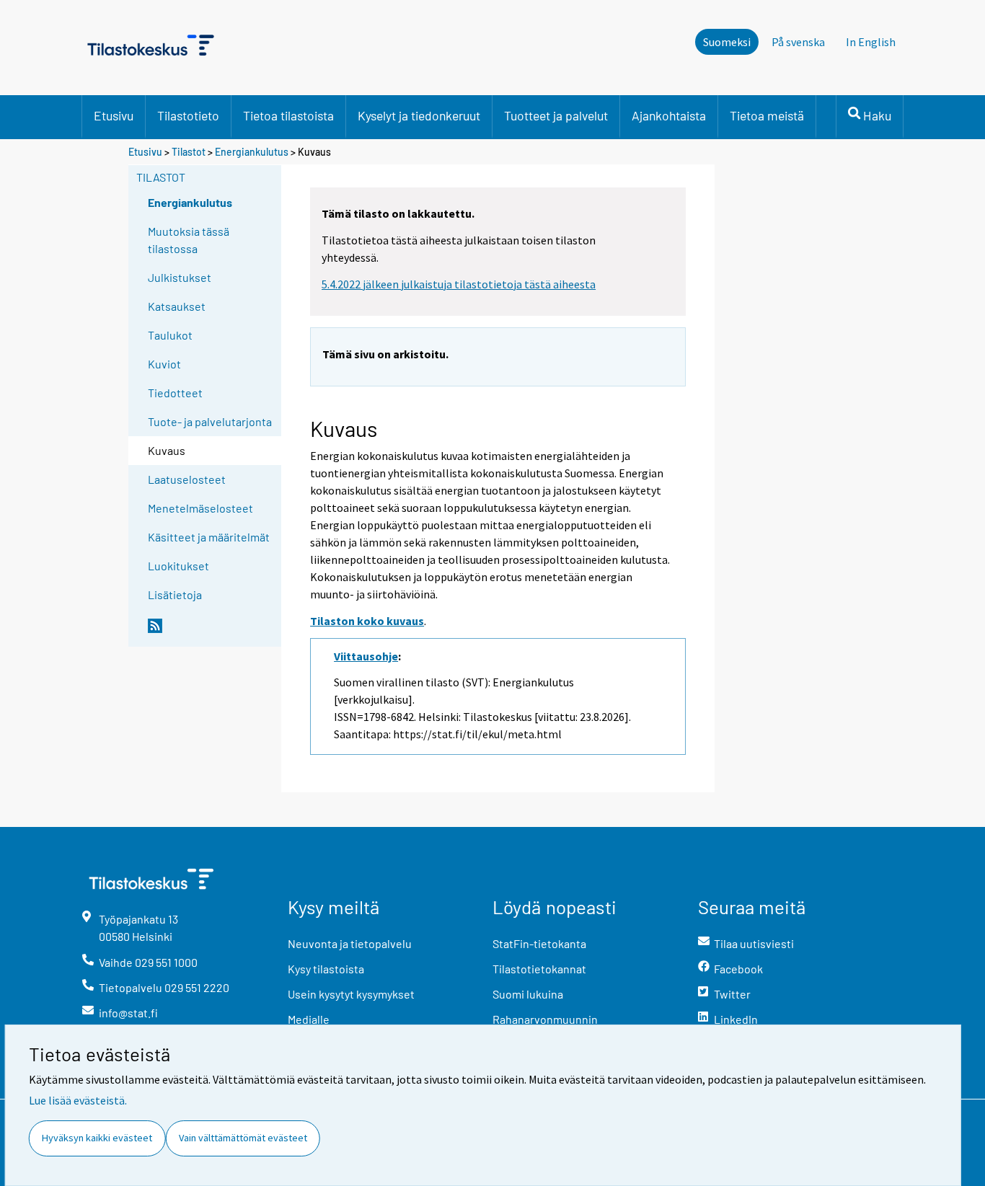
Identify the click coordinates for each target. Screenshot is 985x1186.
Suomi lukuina (527, 994)
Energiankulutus (251, 152)
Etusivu (113, 115)
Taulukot (170, 335)
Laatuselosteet (187, 479)
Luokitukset (178, 565)
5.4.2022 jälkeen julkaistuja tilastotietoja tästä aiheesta (459, 284)
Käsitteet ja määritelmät (209, 537)
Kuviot (164, 364)
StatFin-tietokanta (539, 943)
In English (871, 42)
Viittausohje (366, 656)
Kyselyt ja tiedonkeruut (419, 115)
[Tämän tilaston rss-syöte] (211, 632)
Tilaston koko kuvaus (367, 621)
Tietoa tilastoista (288, 115)
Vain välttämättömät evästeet (243, 1137)
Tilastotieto (188, 115)
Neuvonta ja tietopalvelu (350, 943)
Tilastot (189, 152)
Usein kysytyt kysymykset (351, 994)
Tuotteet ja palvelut (556, 115)
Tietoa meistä (767, 115)
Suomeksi (727, 42)
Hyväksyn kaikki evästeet (97, 1137)
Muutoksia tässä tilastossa (188, 239)
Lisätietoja (175, 594)
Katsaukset (177, 306)
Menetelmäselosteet (200, 508)
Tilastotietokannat (539, 968)
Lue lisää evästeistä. (78, 1100)
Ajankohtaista (669, 115)
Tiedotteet (175, 392)
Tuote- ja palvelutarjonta (210, 421)
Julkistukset (179, 277)
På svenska (798, 42)
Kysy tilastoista (326, 968)
